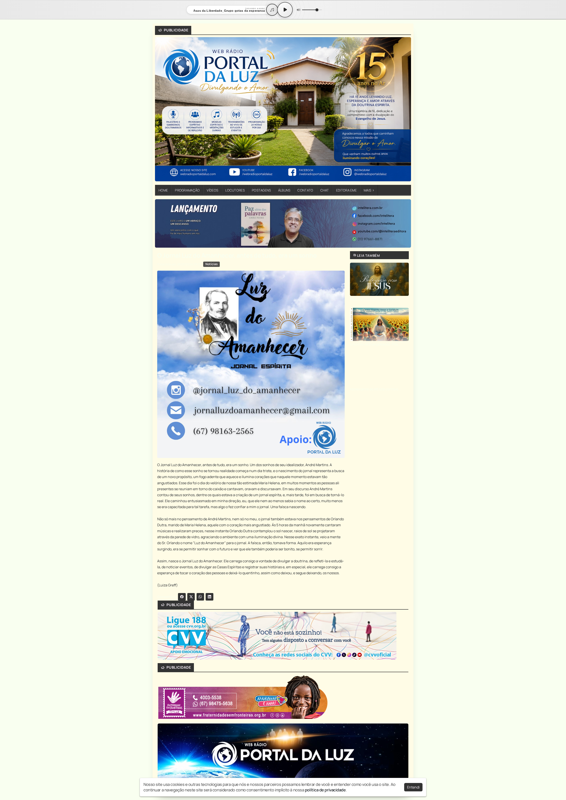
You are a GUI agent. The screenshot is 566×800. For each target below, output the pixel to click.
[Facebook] (182, 597)
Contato (305, 190)
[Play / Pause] (285, 9)
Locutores (235, 190)
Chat (324, 190)
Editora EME (346, 190)
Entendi (413, 787)
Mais (369, 190)
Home (163, 190)
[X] (191, 597)
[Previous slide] (161, 223)
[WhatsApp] (200, 597)
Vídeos (212, 190)
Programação (187, 190)
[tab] (266, 244)
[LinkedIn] (209, 597)
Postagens (261, 190)
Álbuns (284, 190)
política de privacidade (325, 789)
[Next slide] (405, 223)
